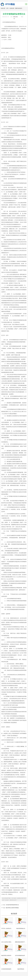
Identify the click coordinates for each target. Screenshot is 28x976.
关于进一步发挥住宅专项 (7, 928)
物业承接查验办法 (20, 928)
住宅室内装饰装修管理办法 (12, 904)
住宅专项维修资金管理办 (21, 955)
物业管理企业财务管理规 (7, 955)
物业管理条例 (21, 969)
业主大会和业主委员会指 (7, 942)
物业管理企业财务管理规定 (12, 907)
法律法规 (12, 8)
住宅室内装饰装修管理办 (7, 969)
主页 (7, 8)
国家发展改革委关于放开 (21, 942)
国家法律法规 (18, 8)
